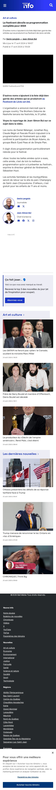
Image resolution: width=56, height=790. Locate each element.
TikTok (6, 633)
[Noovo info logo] (28, 5)
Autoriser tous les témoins (28, 785)
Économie (7, 651)
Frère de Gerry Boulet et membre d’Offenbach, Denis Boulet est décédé (27, 395)
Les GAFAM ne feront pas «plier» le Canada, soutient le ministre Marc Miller (25, 352)
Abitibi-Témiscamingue (13, 692)
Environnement (9, 654)
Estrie (5, 705)
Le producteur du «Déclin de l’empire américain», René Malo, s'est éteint (22, 439)
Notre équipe (9, 613)
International (8, 658)
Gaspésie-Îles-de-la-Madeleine (17, 738)
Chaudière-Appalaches (13, 702)
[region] (28, 769)
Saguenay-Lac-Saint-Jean (15, 742)
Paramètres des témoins (14, 636)
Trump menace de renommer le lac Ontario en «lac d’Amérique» (27, 534)
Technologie (8, 681)
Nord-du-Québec (11, 719)
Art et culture (10, 18)
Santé (5, 667)
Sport (5, 677)
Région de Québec (11, 735)
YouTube (7, 629)
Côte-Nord (8, 722)
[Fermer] (53, 753)
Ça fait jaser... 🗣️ (15, 280)
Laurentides (8, 725)
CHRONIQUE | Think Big (15, 577)
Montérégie (8, 729)
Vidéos (6, 623)
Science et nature (11, 671)
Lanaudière (8, 712)
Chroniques (8, 619)
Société (6, 674)
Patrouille (7, 664)
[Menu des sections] (5, 5)
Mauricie (7, 715)
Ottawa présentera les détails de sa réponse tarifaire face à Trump (25, 491)
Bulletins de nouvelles (12, 616)
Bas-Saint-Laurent (11, 696)
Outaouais (7, 732)
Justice (6, 661)
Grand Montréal (10, 709)
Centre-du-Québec (11, 699)
